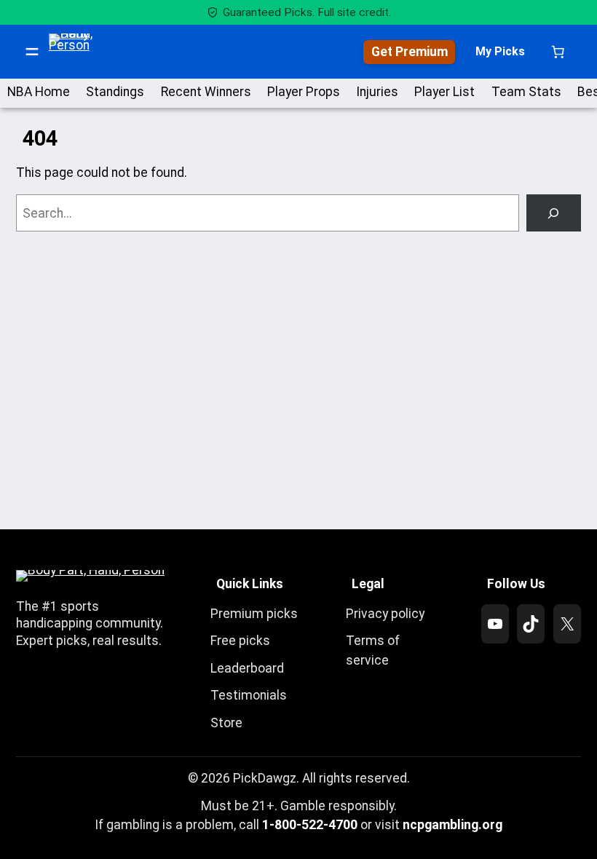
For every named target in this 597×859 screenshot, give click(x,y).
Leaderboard (247, 668)
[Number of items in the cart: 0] (558, 52)
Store (226, 723)
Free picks (240, 640)
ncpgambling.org (452, 825)
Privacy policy (385, 613)
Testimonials (248, 695)
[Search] (553, 212)
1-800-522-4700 (309, 825)
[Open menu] (32, 51)
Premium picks (254, 613)
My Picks (500, 51)
